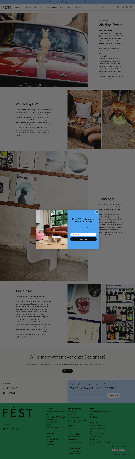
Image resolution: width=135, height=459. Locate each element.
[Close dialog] (97, 212)
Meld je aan (83, 239)
